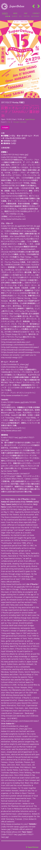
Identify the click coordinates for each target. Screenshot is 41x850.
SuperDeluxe (30, 119)
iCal (9, 122)
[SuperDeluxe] (12, 6)
